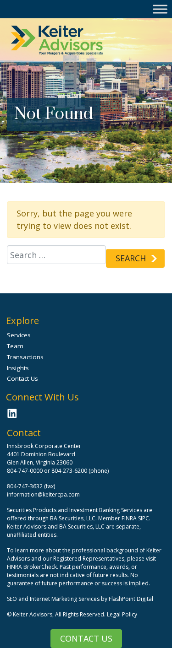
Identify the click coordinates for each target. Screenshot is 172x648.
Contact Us (86, 638)
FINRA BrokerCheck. (32, 567)
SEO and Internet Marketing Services (54, 599)
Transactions (25, 357)
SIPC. (144, 518)
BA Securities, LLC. (73, 518)
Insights (18, 368)
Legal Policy (122, 614)
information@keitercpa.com (43, 494)
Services (19, 335)
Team (15, 346)
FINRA (129, 518)
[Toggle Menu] (160, 9)
